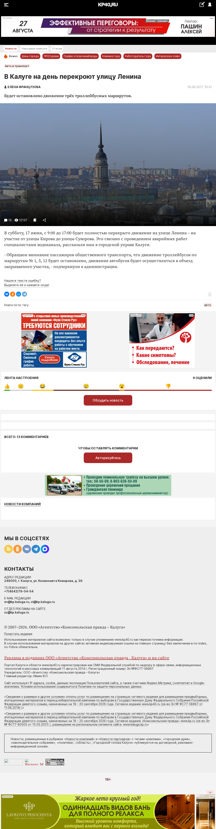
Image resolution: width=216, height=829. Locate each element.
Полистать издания (18, 634)
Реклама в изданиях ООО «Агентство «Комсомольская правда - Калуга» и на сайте (86, 658)
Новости (10, 48)
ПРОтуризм (51, 56)
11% (21, 386)
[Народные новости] (202, 4)
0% (7, 386)
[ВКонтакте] (6, 294)
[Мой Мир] (18, 294)
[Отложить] (35, 220)
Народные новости (34, 48)
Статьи (57, 48)
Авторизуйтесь (108, 458)
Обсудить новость (108, 400)
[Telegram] (24, 294)
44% (168, 386)
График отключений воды (80, 56)
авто (207, 305)
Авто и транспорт (17, 66)
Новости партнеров (114, 739)
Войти (209, 5)
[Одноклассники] (12, 294)
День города (30, 56)
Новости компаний (22, 504)
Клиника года (111, 56)
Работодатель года (138, 56)
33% (86, 386)
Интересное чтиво (168, 56)
